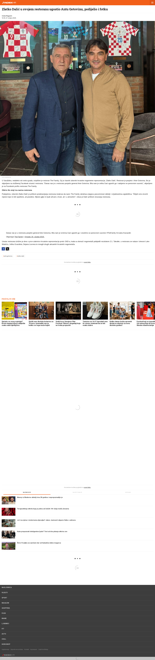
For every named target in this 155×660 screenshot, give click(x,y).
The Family (18, 237)
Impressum (33, 649)
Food (4, 613)
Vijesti (5, 592)
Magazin (5, 603)
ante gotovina (7, 256)
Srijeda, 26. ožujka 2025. (34, 237)
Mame (4, 618)
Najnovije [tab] (27, 492)
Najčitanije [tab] (77, 492)
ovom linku (87, 262)
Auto (4, 634)
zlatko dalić (20, 256)
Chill (4, 639)
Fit (3, 629)
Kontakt (26, 649)
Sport (4, 598)
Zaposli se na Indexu (16, 649)
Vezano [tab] (128, 492)
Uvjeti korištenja (43, 649)
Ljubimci (5, 623)
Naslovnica (7, 587)
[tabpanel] (77, 524)
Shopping (6, 608)
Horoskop (6, 644)
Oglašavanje (5, 649)
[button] (152, 2)
